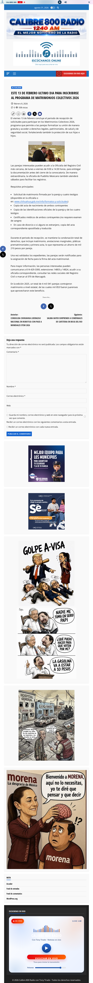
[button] (58, 7)
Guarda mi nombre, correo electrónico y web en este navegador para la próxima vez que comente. (46, 416)
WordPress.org (12, 898)
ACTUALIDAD (16, 88)
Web (9, 405)
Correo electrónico (16, 396)
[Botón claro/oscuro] (52, 7)
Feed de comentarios (14, 893)
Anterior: (26, 319)
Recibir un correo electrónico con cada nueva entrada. (33, 427)
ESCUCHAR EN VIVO (46, 958)
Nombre (11, 386)
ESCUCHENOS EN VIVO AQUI (74, 73)
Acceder (9, 884)
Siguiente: (64, 318)
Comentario (13, 352)
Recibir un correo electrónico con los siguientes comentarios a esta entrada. (41, 422)
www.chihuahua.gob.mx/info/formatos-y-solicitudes (41, 201)
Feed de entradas (13, 888)
